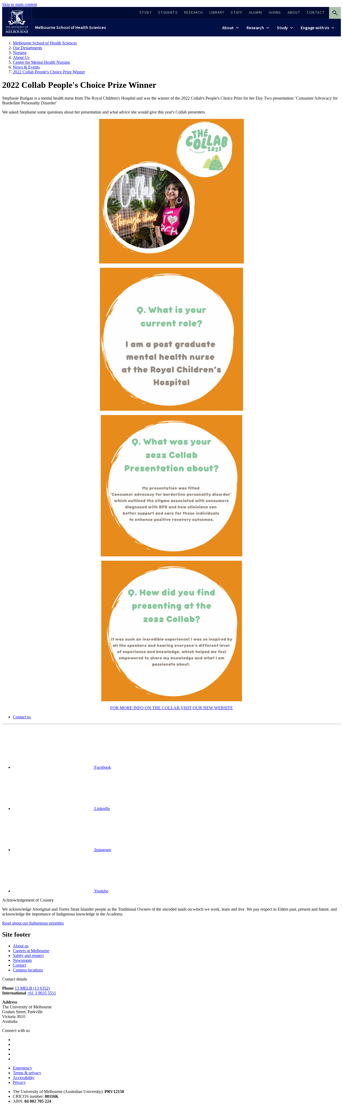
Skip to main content (19, 4)
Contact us (22, 717)
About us (20, 946)
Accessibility (24, 1077)
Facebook (102, 767)
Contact (19, 965)
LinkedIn (101, 808)
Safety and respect (28, 955)
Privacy (19, 1082)
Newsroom (22, 960)
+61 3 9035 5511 (41, 993)
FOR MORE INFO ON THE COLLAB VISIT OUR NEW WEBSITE (171, 708)
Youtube (100, 891)
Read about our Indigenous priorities (33, 923)
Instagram (102, 849)
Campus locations (28, 970)
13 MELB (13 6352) (32, 988)
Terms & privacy (27, 1073)
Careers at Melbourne (31, 950)
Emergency (22, 1068)
